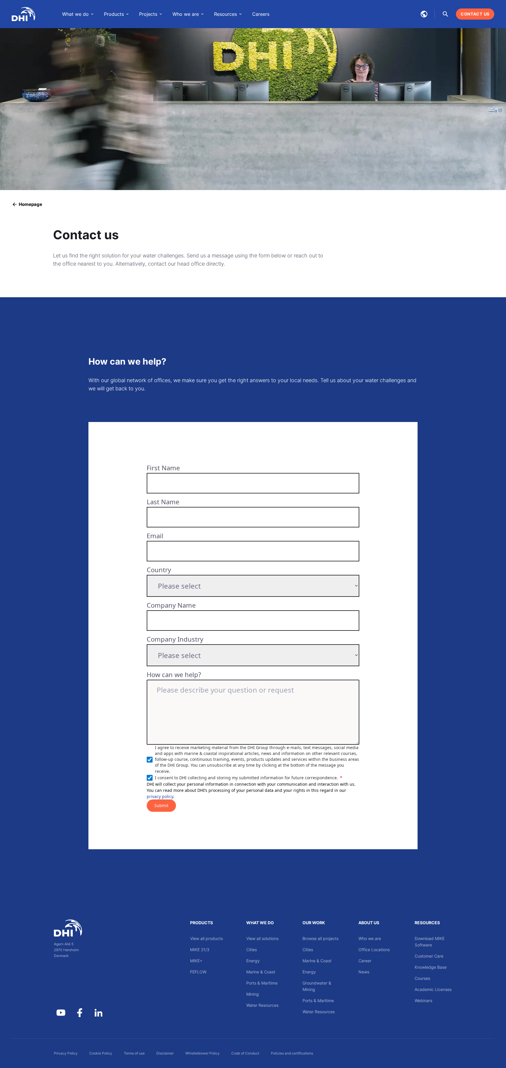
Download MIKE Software (430, 941)
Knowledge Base (431, 967)
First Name (163, 467)
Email (155, 535)
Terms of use (134, 1053)
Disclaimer (165, 1053)
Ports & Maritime (262, 982)
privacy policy (160, 796)
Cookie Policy (100, 1053)
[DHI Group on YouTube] (61, 1013)
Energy (253, 960)
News (363, 971)
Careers (260, 14)
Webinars (423, 1000)
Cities (251, 949)
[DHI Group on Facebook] (80, 1013)
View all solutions (262, 938)
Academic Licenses (433, 989)
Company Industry (175, 639)
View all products (206, 938)
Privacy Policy (66, 1053)
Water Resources (262, 1005)
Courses (422, 978)
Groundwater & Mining (316, 986)
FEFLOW (198, 971)
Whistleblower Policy (202, 1053)
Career (364, 960)
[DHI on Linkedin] (98, 1013)
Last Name (163, 501)
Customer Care (429, 955)
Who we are (369, 938)
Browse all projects (320, 938)
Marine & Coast (260, 971)
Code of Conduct (245, 1053)
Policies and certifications (292, 1053)
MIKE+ (196, 960)
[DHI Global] (23, 14)
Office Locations (374, 949)
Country (159, 569)
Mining (252, 994)
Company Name (171, 605)
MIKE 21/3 (199, 949)
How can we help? (174, 674)
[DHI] (79, 928)
